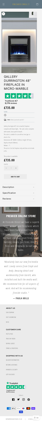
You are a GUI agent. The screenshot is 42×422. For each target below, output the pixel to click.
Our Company (10, 312)
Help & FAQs (9, 334)
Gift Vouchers (10, 374)
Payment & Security (12, 370)
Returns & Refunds (11, 365)
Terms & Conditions (12, 348)
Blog (7, 322)
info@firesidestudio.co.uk (14, 419)
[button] (3, 4)
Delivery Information (12, 360)
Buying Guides (10, 343)
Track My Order (10, 339)
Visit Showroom (11, 317)
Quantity (6, 164)
